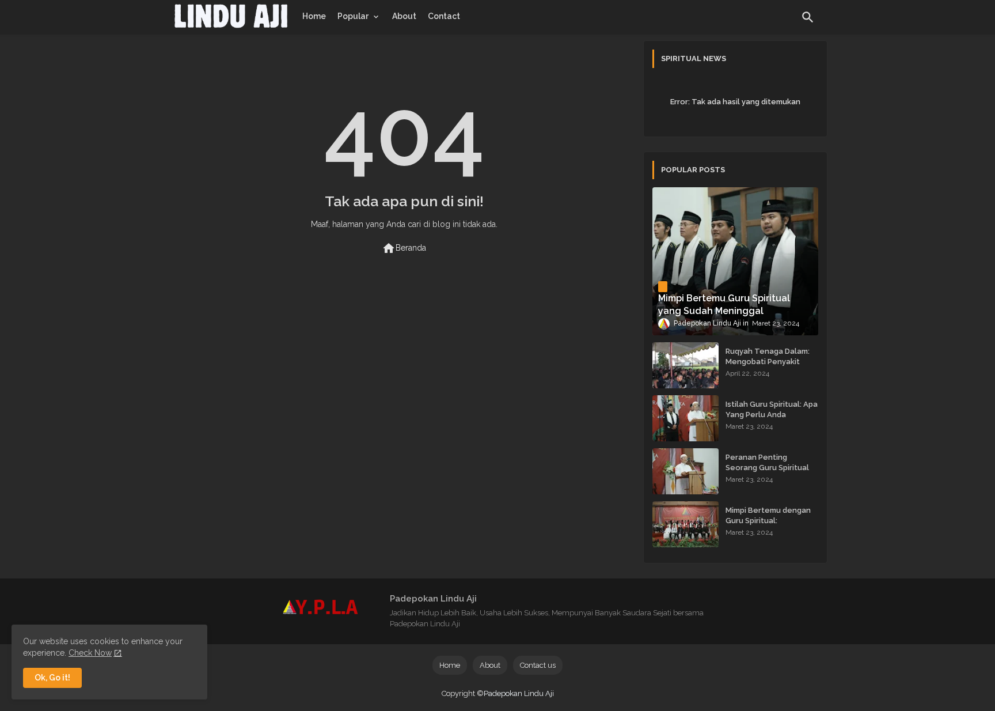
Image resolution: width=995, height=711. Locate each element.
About (404, 16)
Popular (353, 16)
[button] (807, 17)
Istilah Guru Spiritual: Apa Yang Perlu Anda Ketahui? (772, 414)
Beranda (404, 248)
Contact (444, 16)
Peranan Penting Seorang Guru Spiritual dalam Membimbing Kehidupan (767, 473)
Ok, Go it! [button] (52, 677)
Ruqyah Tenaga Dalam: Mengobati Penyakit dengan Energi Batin (768, 361)
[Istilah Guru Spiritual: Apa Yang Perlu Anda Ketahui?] (685, 418)
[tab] (314, 16)
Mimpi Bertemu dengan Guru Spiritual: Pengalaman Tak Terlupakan (768, 526)
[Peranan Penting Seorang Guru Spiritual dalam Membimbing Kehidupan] (685, 471)
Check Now (90, 652)
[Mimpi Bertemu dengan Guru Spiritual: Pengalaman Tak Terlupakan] (685, 524)
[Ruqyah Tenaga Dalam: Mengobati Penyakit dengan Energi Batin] (685, 365)
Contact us (538, 665)
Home (314, 16)
